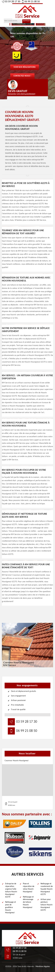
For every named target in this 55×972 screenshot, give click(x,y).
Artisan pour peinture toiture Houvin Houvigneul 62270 (46, 904)
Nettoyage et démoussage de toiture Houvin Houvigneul (28, 902)
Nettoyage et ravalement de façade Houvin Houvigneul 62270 (47, 889)
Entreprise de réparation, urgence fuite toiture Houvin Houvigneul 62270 (11, 890)
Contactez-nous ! (22, 76)
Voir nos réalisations (25, 67)
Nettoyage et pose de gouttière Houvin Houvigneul (10, 907)
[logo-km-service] (27, 11)
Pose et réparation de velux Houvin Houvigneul (28, 888)
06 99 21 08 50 (32, 1)
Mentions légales (43, 967)
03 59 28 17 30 (12, 1)
